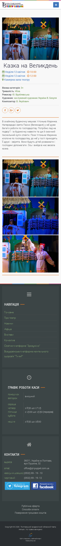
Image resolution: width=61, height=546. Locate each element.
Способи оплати (30, 509)
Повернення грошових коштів (30, 512)
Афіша (8, 329)
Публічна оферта (31, 505)
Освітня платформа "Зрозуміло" (22, 345)
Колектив (9, 340)
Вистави (8, 334)
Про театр (10, 317)
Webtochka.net (30, 541)
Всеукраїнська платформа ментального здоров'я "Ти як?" (26, 354)
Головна (9, 312)
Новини (8, 323)
